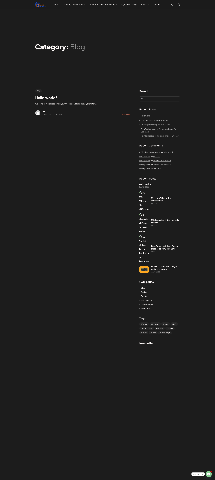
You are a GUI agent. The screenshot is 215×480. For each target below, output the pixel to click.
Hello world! (145, 116)
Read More (126, 114)
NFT (174, 324)
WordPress (145, 308)
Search (143, 91)
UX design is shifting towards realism (156, 124)
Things (170, 328)
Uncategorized (147, 304)
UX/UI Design (165, 333)
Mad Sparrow (144, 156)
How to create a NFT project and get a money (160, 136)
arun (43, 111)
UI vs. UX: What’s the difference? (154, 120)
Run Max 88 (158, 169)
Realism (160, 328)
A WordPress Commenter (149, 152)
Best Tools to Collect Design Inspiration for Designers (158, 130)
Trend (154, 333)
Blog (38, 91)
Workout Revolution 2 (162, 160)
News (166, 324)
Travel (144, 333)
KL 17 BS (156, 156)
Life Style (155, 324)
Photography (146, 300)
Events (144, 296)
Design (144, 292)
